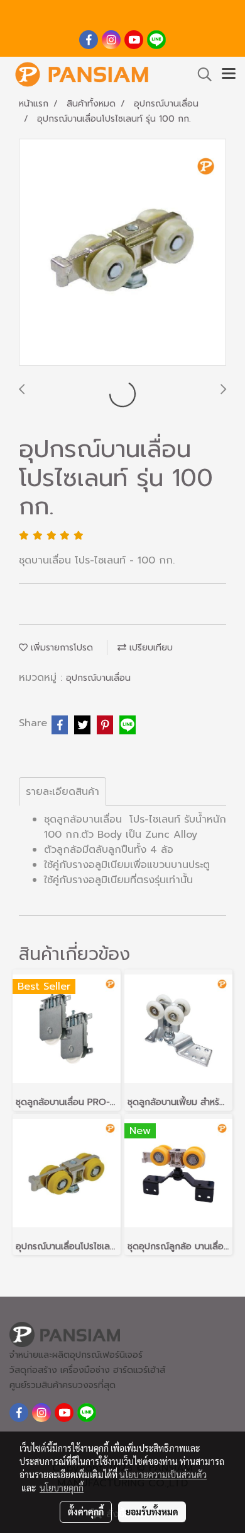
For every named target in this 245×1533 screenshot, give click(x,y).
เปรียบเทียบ (149, 647)
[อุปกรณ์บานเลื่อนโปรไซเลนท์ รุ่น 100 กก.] (122, 252)
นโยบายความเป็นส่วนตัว (163, 1474)
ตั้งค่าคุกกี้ (86, 1511)
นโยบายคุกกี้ (62, 1487)
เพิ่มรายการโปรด (60, 647)
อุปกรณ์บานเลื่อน (98, 678)
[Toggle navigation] (228, 74)
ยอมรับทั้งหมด (152, 1511)
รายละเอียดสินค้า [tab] (62, 791)
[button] (200, 74)
